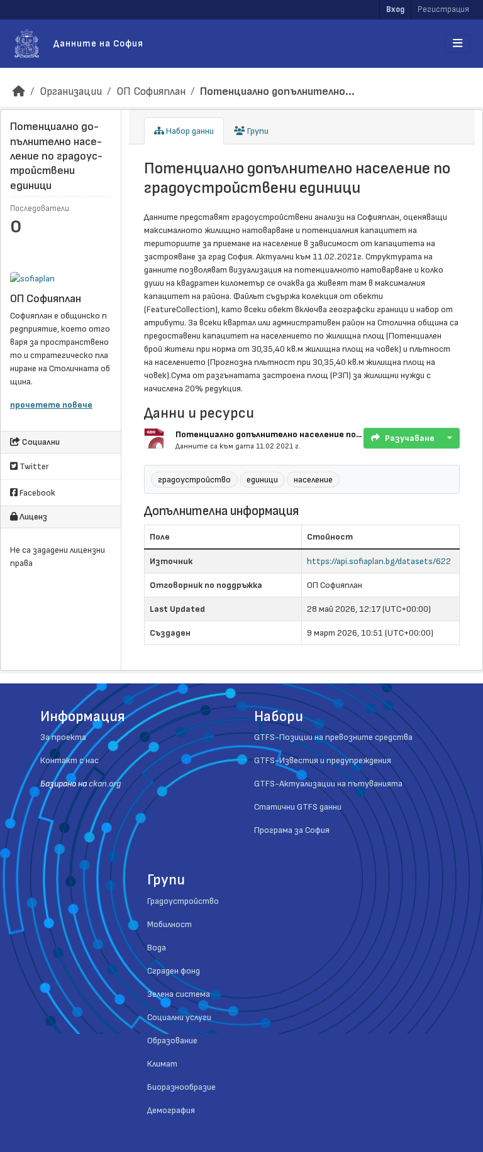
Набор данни (189, 131)
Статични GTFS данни (297, 807)
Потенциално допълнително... (277, 91)
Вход (395, 9)
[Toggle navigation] (457, 44)
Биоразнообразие (181, 1087)
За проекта (63, 737)
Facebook (36, 492)
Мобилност (169, 924)
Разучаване (410, 438)
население (313, 479)
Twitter (33, 466)
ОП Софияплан (151, 91)
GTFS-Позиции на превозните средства (333, 737)
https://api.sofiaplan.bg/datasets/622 (379, 561)
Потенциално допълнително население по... (268, 434)
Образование (172, 1040)
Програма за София (292, 830)
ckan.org (105, 783)
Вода (156, 947)
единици (262, 479)
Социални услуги (179, 1017)
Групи (257, 131)
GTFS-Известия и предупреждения (322, 760)
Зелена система (178, 994)
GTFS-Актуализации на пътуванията (328, 783)
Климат (162, 1063)
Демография (171, 1110)
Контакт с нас (69, 760)
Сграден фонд (173, 970)
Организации (71, 91)
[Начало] (19, 91)
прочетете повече (51, 404)
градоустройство (194, 479)
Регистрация (443, 9)
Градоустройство (183, 901)
